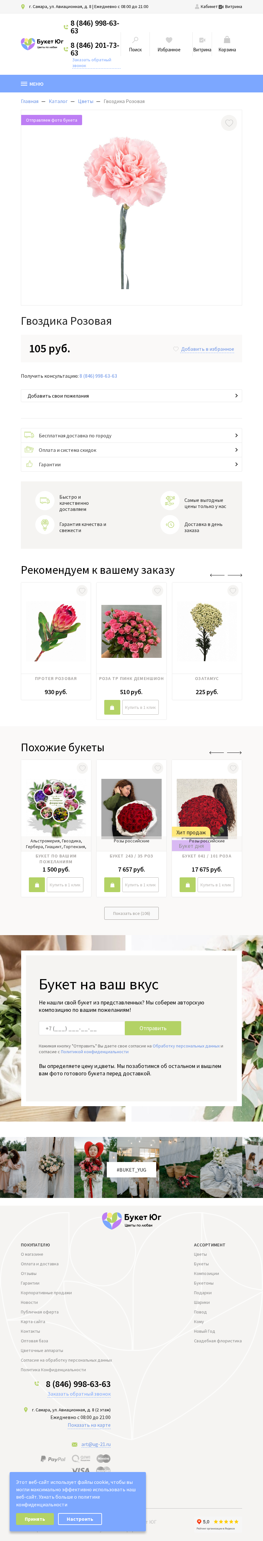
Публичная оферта (40, 1312)
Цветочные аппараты (42, 1350)
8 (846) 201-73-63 (95, 49)
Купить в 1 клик (140, 707)
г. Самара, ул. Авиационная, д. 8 (60, 6)
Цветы (200, 1254)
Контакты (30, 1331)
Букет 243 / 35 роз (131, 856)
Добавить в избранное (207, 349)
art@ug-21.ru (96, 1444)
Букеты (201, 1263)
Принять (35, 1519)
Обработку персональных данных (186, 1046)
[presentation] (217, 575)
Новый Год (204, 1331)
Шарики (202, 1302)
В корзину (112, 707)
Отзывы (29, 1273)
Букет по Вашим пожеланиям (56, 859)
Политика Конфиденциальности (53, 1369)
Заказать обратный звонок (91, 62)
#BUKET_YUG (131, 1170)
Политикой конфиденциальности (95, 1052)
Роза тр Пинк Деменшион (131, 678)
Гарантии (50, 464)
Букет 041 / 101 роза (206, 856)
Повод (200, 1312)
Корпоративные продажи (46, 1292)
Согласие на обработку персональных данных (66, 1360)
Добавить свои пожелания (58, 395)
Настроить (80, 1519)
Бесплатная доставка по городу (75, 435)
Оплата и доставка (40, 1263)
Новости (29, 1302)
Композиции (206, 1273)
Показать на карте (89, 1425)
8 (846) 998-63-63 (95, 27)
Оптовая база (34, 1341)
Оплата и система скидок (67, 450)
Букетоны (204, 1283)
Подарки (203, 1292)
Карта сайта (33, 1321)
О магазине (32, 1254)
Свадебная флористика (218, 1341)
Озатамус (207, 678)
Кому (199, 1321)
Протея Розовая (56, 678)
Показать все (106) (131, 913)
